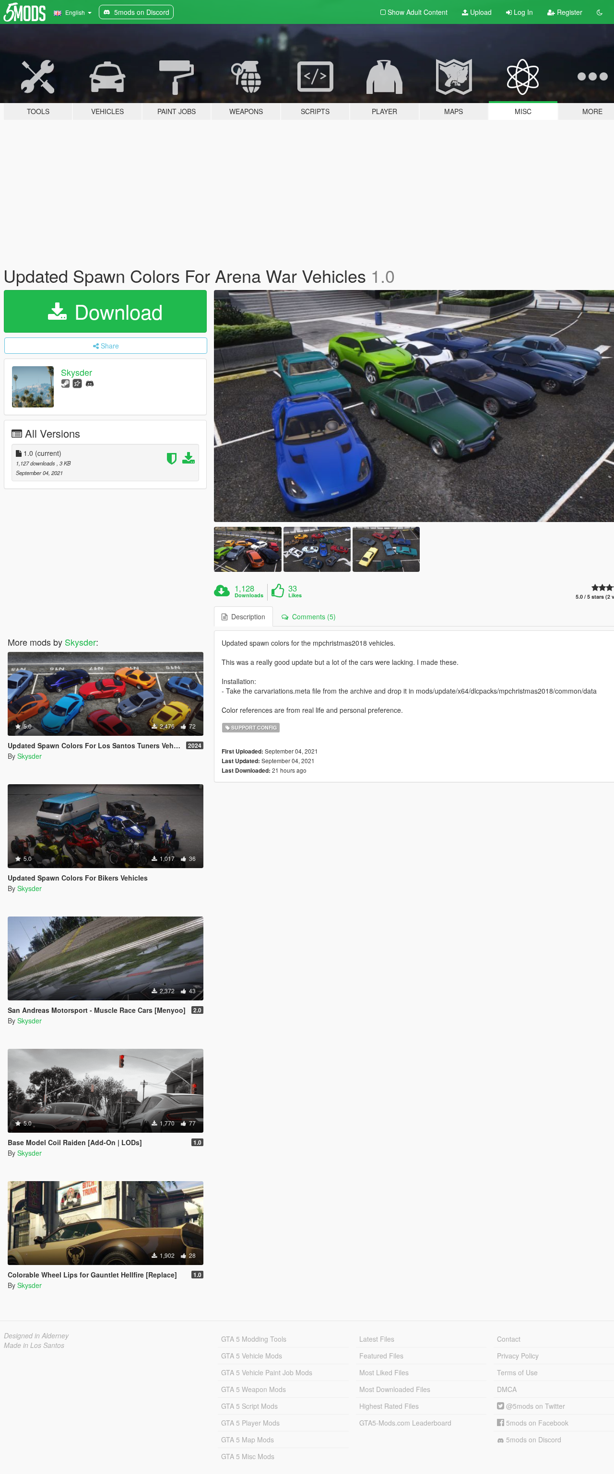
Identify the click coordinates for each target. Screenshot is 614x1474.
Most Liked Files (384, 1372)
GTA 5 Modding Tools (253, 1339)
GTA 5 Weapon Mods (253, 1389)
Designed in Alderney (36, 1335)
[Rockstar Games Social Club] (77, 383)
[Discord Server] (89, 383)
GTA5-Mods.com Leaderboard (405, 1423)
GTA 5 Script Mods (249, 1406)
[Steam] (65, 383)
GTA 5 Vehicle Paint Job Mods (266, 1372)
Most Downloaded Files (394, 1389)
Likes (295, 595)
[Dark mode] (600, 12)
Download (116, 311)
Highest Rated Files (389, 1406)
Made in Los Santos (34, 1345)
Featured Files (381, 1355)
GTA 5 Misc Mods (247, 1456)
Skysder (76, 372)
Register (568, 12)
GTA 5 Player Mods (250, 1423)
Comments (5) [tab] (312, 616)
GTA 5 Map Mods (247, 1439)
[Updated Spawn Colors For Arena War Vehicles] (247, 549)
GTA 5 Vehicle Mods (251, 1355)
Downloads (249, 595)
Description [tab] (246, 616)
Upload (480, 12)
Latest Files (376, 1339)
